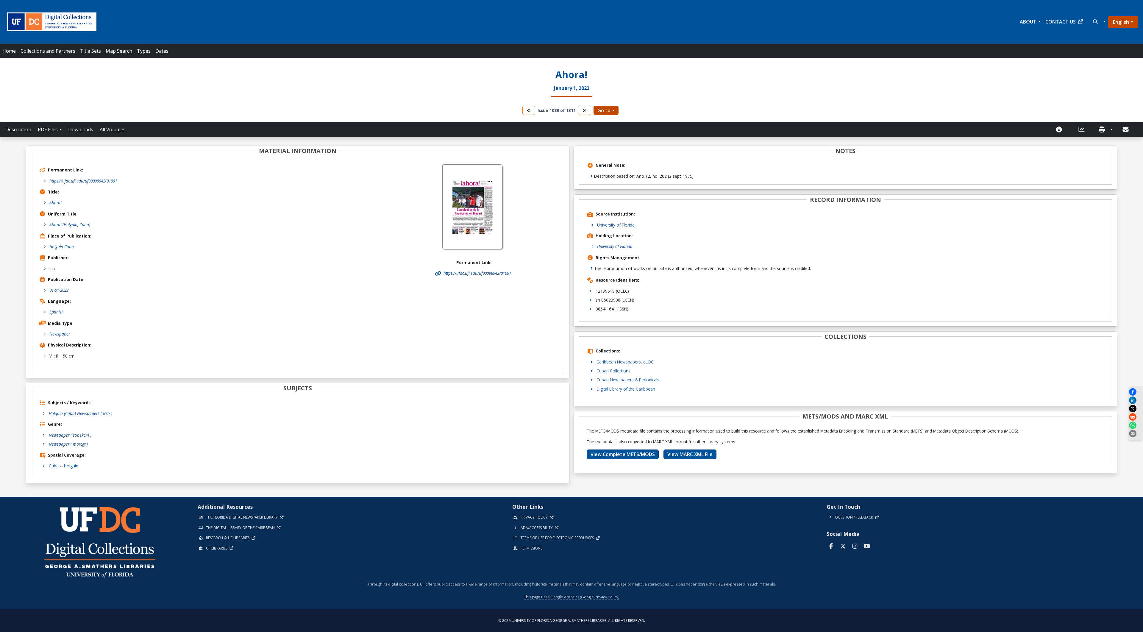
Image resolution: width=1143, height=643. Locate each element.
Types (144, 51)
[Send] (1126, 129)
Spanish (56, 312)
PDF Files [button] (48, 129)
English (1121, 22)
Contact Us (1060, 21)
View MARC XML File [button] (690, 454)
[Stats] (1083, 129)
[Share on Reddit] (1135, 417)
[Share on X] (1135, 408)
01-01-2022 (58, 290)
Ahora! (55, 202)
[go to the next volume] (584, 110)
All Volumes (113, 129)
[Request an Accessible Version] (1061, 129)
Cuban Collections (613, 371)
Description (18, 129)
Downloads (80, 129)
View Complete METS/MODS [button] (623, 454)
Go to (603, 110)
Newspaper (59, 334)
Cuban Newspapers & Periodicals (628, 380)
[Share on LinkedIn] (1135, 400)
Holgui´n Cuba (61, 246)
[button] (1098, 22)
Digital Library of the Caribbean (626, 389)
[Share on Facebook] (1135, 392)
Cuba (54, 466)
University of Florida (616, 225)
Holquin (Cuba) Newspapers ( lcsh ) (80, 413)
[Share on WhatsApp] (1135, 425)
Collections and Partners (48, 51)
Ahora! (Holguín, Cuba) (69, 224)
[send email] (1135, 433)
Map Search (119, 51)
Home (9, 51)
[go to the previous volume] (528, 110)
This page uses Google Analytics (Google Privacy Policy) (571, 597)
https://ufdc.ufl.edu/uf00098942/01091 (83, 181)
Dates (161, 51)
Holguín (71, 466)
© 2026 (571, 620)
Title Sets (90, 51)
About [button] (1028, 21)
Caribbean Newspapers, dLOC (625, 362)
